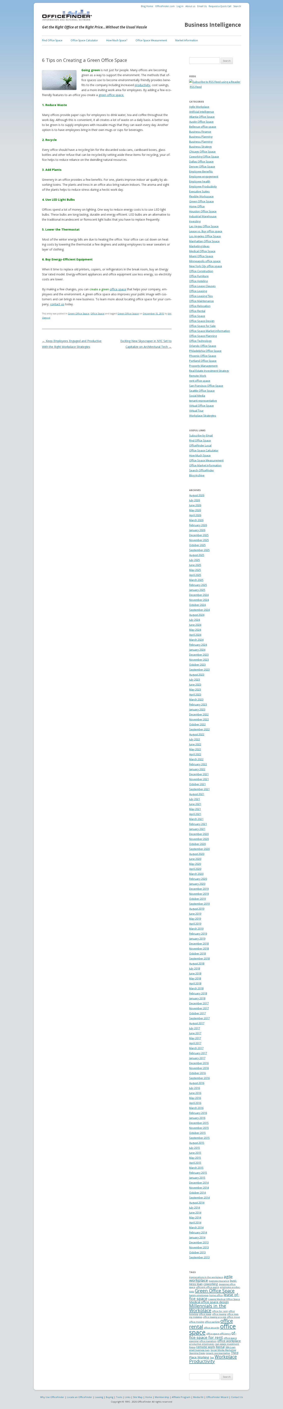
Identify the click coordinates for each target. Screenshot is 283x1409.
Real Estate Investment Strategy (209, 371)
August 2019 (196, 908)
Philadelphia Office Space (205, 351)
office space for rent (212, 1335)
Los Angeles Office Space (205, 236)
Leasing (99, 1397)
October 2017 (197, 1013)
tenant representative (203, 400)
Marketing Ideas (199, 246)
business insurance (219, 1280)
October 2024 (197, 605)
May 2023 (195, 689)
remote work (205, 1347)
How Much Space (200, 455)
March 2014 (196, 1227)
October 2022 (197, 724)
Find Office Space (52, 40)
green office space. (111, 95)
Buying (109, 1397)
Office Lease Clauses (202, 286)
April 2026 (195, 515)
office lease (205, 1314)
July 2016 (194, 1088)
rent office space (199, 380)
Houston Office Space (202, 211)
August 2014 (196, 1202)
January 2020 (197, 884)
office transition (207, 1341)
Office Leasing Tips (201, 296)
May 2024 (195, 630)
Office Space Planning (203, 336)
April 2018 (195, 983)
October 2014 (197, 1192)
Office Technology (200, 341)
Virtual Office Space (201, 405)
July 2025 (194, 560)
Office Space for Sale (202, 326)
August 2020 (196, 854)
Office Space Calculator (84, 40)
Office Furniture (199, 276)
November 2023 (199, 659)
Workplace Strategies (202, 415)
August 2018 (196, 963)
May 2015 (195, 1158)
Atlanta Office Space (202, 117)
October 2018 (197, 953)
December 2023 (199, 654)
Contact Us (237, 1397)
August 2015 (196, 1143)
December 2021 (199, 774)
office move (233, 1317)
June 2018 (195, 973)
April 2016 (195, 1103)
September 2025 (199, 550)
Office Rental (197, 311)
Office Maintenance (201, 301)
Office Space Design (201, 321)
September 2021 (199, 789)
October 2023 (197, 664)
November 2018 (199, 948)
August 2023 (196, 674)
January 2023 (197, 709)
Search (237, 6)
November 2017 (199, 1008)
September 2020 (199, 849)
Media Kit (198, 1397)
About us (190, 6)
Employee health (199, 181)
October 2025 (197, 545)
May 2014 (195, 1217)
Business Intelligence (213, 24)
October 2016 (197, 1073)
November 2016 (199, 1068)
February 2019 (198, 933)
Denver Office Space (202, 166)
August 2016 (196, 1083)
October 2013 (197, 1252)
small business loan (199, 1350)
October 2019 (197, 899)
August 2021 (196, 794)
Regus (192, 1347)
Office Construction (201, 271)
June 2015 (195, 1153)
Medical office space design (209, 1302)
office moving (196, 1321)
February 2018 (198, 993)
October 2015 (197, 1133)
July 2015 (194, 1148)
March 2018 (196, 988)
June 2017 (195, 1033)
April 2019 (195, 923)
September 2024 (199, 610)
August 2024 (196, 615)
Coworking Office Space (204, 156)
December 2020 (199, 834)
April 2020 (195, 869)
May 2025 (195, 570)
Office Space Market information (209, 331)
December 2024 (199, 595)
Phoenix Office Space (202, 356)
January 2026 (197, 530)
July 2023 (194, 679)
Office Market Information (205, 465)
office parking (212, 1321)
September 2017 (199, 1018)
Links (127, 1397)
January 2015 (197, 1177)
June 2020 (195, 859)
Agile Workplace (199, 107)
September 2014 (199, 1197)
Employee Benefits (201, 171)
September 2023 (199, 669)
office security (211, 1327)
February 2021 (198, 824)
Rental (220, 1347)
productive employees (201, 1344)
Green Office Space (78, 313)
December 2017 (199, 1003)
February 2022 (198, 764)
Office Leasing (198, 291)
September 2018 (199, 958)
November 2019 (199, 894)
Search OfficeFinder (201, 470)
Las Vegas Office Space (204, 226)
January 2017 (197, 1058)
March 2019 (196, 928)
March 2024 (196, 640)
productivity (142, 85)
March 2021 (196, 819)
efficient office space (207, 1287)
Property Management (203, 366)
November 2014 (199, 1187)
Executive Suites (199, 191)
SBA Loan (230, 1347)
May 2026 (195, 510)
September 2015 (199, 1138)
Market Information (186, 40)
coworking (210, 1284)
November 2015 (199, 1128)
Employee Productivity (203, 186)
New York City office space (205, 266)
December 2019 (199, 889)
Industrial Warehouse (202, 216)
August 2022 (196, 734)
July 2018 (194, 968)
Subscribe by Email (201, 435)
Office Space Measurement (151, 40)
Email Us (202, 6)
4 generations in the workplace (206, 1277)
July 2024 (194, 620)
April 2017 (195, 1043)
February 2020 (198, 879)
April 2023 (195, 694)
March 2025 (196, 580)
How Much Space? (116, 40)
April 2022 (195, 754)
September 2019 (199, 904)
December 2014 (199, 1182)
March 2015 (196, 1167)
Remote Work (197, 376)
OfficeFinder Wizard (217, 1397)
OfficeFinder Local (200, 445)
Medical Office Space (202, 251)
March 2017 (196, 1048)
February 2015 (198, 1172)
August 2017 (196, 1023)
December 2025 (199, 535)
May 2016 (195, 1098)
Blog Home (147, 6)
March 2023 (196, 699)
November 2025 (199, 540)
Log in (180, 6)
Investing (195, 221)
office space (118, 289)
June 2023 (195, 684)
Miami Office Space (201, 256)
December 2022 (199, 714)
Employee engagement (203, 176)
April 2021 (195, 814)
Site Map (138, 1397)
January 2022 (197, 769)
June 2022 (195, 744)
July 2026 (194, 500)
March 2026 (196, 520)
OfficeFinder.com (165, 6)
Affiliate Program (181, 1397)
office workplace (229, 1341)
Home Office (197, 206)
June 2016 (195, 1093)
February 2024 (198, 644)
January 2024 (197, 649)
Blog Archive (196, 475)
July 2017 (194, 1028)
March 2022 (196, 759)
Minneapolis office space (205, 261)
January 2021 (197, 829)
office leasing (219, 1314)
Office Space (97, 313)
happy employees (198, 1295)
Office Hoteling (198, 281)
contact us (57, 304)
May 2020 (195, 864)
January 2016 (197, 1118)
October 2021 (197, 784)
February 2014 (198, 1232)
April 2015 (195, 1163)
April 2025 (195, 575)
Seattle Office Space (202, 390)
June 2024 (195, 625)
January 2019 (197, 938)
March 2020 (196, 874)
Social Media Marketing (223, 1350)
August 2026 (196, 495)
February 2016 (198, 1113)
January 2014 (197, 1237)
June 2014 (195, 1212)
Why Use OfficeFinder (52, 1397)
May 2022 (195, 749)
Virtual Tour (196, 410)
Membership (162, 1397)
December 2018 (199, 943)
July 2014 (194, 1207)
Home (148, 1397)
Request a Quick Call (220, 6)
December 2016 (199, 1063)
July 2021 (194, 799)
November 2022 (199, 719)
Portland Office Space (202, 361)
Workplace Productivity (213, 1359)
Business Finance (200, 131)
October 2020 (197, 844)
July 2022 (194, 739)
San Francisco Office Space (206, 385)
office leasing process (214, 1317)
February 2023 (198, 704)
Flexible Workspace (201, 196)
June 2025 (195, 565)
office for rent (220, 1311)
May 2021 (195, 809)
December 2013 (199, 1242)
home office (216, 1295)
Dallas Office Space (201, 161)
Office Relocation (199, 306)
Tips (212, 1357)
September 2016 (199, 1078)
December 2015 (199, 1123)
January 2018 (197, 998)
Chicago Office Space (202, 151)
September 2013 (199, 1257)
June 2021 (195, 804)
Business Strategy (200, 146)
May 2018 (195, 978)
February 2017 (198, 1053)
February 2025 (198, 585)
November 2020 (199, 839)
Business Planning (200, 136)
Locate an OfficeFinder (79, 1397)
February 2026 (198, 525)
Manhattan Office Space (204, 241)
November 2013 (199, 1247)
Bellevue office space (202, 126)
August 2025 (196, 555)
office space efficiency (218, 1333)
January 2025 (197, 590)
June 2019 (195, 913)
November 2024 (199, 600)
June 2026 (195, 505)
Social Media (197, 395)
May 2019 (195, 918)
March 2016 (196, 1108)
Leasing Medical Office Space (224, 1299)
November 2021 (199, 779)
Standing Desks (197, 1353)
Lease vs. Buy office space (205, 231)
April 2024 (195, 635)
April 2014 (195, 1222)
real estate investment (227, 1344)
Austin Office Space (201, 121)
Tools (119, 1397)
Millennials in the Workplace (207, 1308)
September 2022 (199, 729)
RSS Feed (196, 87)
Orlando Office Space (202, 346)
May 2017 (195, 1038)
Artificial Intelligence (201, 112)
